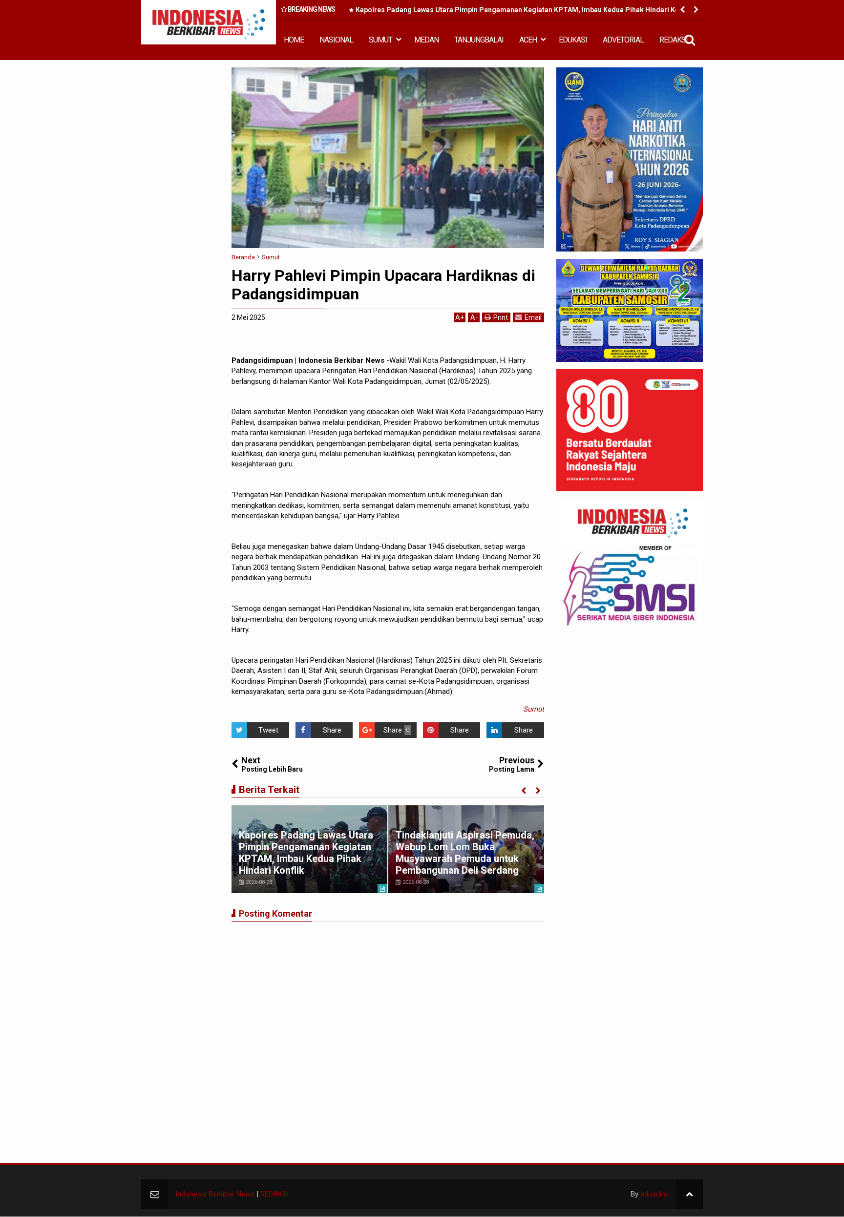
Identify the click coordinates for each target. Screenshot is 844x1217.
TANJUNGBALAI (479, 39)
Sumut (533, 709)
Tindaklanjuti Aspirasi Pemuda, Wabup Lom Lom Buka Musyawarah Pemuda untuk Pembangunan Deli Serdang (465, 852)
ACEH (528, 39)
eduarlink (654, 1194)
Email (533, 317)
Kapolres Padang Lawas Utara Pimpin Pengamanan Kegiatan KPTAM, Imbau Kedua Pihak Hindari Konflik (524, 10)
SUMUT (380, 39)
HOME (294, 39)
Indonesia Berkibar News (214, 1194)
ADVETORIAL (623, 39)
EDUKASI (573, 39)
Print (500, 317)
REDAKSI (673, 39)
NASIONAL (336, 39)
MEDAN (426, 39)
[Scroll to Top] (689, 1194)
